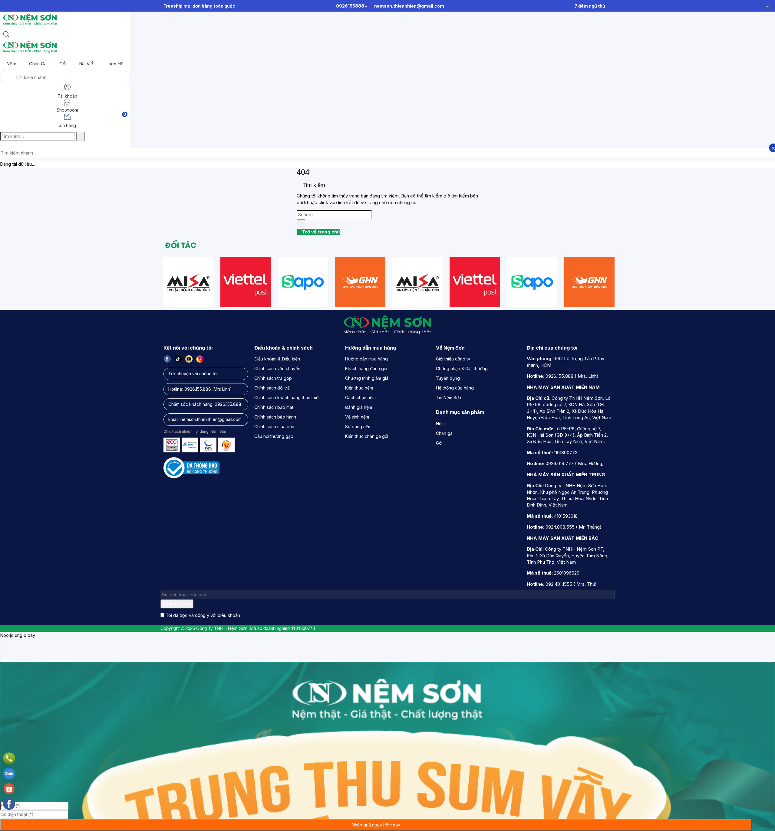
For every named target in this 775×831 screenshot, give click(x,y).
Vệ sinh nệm (357, 416)
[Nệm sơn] (29, 25)
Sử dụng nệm (358, 426)
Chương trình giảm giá (366, 378)
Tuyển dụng (448, 378)
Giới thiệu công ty (453, 358)
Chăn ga (38, 64)
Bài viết (87, 64)
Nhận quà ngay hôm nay (376, 824)
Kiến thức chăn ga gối (366, 436)
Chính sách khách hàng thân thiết (287, 397)
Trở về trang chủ (320, 232)
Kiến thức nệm (359, 387)
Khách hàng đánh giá (366, 368)
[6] (188, 282)
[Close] (1, 643)
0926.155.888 (197, 389)
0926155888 (350, 5)
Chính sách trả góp (273, 378)
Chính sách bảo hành (275, 416)
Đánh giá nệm (358, 407)
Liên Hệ (115, 64)
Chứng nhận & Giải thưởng (462, 368)
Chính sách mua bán (274, 426)
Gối (62, 64)
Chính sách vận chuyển (277, 368)
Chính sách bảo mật (273, 407)
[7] (245, 282)
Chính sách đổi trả (272, 387)
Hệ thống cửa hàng (455, 387)
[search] (6, 35)
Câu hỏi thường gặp (273, 436)
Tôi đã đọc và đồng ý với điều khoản (203, 615)
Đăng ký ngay (177, 604)
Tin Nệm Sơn (448, 397)
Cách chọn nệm (360, 397)
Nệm (11, 64)
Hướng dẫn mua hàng (366, 358)
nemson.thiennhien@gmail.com (409, 5)
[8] (303, 282)
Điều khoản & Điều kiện (277, 358)
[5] (360, 282)
